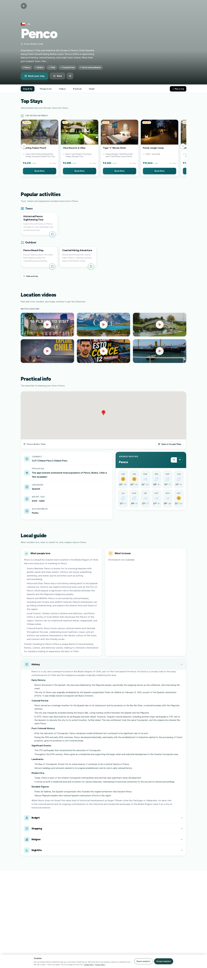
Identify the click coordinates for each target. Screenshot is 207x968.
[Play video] (47, 324)
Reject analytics (143, 961)
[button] (39, 148)
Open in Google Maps (171, 444)
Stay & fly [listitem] (27, 89)
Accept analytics (163, 961)
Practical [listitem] (77, 89)
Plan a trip (179, 89)
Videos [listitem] (62, 89)
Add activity (32, 276)
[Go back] (24, 6)
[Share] (70, 76)
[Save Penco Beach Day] (52, 266)
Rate (59, 76)
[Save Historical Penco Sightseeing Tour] (52, 234)
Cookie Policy (89, 964)
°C (174, 460)
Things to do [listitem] (46, 89)
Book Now (39, 171)
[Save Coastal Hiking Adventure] (91, 266)
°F (180, 460)
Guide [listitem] (92, 89)
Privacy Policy (100, 964)
